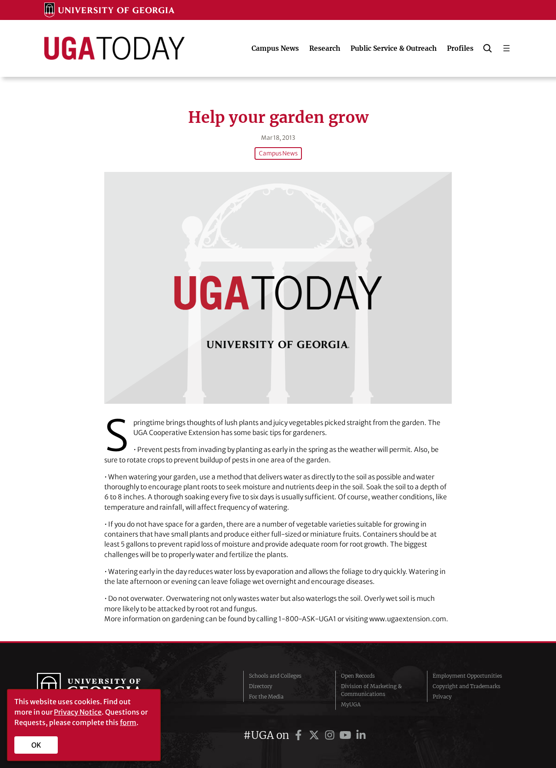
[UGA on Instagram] (331, 735)
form (128, 722)
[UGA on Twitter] (315, 735)
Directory (260, 686)
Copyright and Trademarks (466, 686)
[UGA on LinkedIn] (360, 735)
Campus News (278, 153)
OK (36, 745)
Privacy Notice (78, 712)
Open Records (358, 675)
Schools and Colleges (275, 675)
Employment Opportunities (467, 675)
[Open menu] (506, 48)
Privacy (442, 696)
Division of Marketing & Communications (371, 690)
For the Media (266, 696)
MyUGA (351, 704)
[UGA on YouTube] (346, 735)
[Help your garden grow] (278, 287)
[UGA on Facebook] (300, 735)
